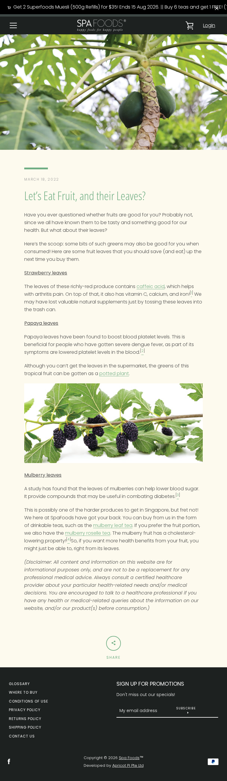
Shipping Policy (25, 727)
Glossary (19, 683)
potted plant (114, 373)
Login (209, 25)
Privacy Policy (24, 709)
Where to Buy (23, 692)
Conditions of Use (28, 701)
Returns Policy (25, 718)
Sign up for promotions (150, 683)
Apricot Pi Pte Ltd (128, 765)
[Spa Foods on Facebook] (9, 761)
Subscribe (186, 708)
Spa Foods (129, 757)
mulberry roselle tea (87, 533)
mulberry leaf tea (112, 525)
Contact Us (22, 736)
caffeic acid (151, 286)
